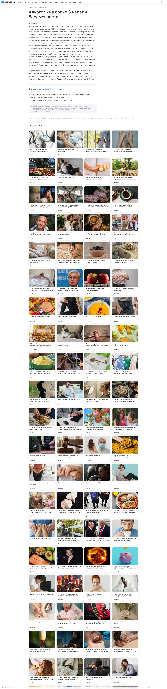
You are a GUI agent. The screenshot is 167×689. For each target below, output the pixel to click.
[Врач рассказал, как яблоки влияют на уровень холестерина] (42, 171)
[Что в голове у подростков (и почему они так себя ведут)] (125, 227)
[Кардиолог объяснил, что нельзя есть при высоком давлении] (97, 227)
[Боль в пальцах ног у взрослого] (42, 533)
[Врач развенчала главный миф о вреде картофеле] (42, 421)
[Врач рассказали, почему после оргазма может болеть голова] (70, 255)
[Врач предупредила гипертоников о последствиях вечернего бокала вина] (42, 505)
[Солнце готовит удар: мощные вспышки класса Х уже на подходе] (97, 560)
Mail (3, 687)
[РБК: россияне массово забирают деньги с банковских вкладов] (125, 560)
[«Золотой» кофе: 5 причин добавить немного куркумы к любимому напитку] (125, 449)
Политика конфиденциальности (156, 687)
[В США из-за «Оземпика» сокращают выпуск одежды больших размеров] (125, 366)
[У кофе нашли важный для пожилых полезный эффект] (125, 199)
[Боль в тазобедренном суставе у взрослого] (125, 310)
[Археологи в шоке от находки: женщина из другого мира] (97, 366)
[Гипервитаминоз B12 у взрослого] (97, 477)
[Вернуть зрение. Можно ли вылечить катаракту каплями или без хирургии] (42, 671)
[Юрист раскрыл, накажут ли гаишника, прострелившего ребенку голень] (70, 449)
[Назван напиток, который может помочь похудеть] (70, 227)
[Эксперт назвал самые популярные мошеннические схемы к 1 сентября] (70, 644)
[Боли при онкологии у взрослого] (42, 588)
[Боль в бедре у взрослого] (70, 310)
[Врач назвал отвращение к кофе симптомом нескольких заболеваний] (125, 533)
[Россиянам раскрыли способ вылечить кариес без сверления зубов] (97, 644)
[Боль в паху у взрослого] (125, 477)
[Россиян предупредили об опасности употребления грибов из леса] (125, 394)
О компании (8, 687)
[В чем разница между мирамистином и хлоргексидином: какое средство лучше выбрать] (97, 449)
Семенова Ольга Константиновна (49, 89)
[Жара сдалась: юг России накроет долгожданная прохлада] (70, 366)
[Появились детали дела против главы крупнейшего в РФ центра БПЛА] (97, 338)
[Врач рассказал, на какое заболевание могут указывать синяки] (125, 144)
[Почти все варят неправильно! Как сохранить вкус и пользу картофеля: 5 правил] (42, 366)
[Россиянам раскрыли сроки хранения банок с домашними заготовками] (70, 588)
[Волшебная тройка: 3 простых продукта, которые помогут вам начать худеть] (125, 505)
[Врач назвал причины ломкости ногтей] (125, 616)
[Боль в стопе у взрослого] (42, 616)
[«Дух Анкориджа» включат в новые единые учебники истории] (97, 533)
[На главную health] (9, 2)
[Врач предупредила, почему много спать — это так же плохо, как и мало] (42, 282)
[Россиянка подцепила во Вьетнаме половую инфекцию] (97, 144)
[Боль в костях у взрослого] (70, 477)
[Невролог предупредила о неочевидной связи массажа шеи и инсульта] (125, 644)
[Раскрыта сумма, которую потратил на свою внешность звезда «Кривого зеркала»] (42, 227)
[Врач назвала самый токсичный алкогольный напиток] (42, 644)
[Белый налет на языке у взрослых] (97, 588)
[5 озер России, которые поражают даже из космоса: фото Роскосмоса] (42, 394)
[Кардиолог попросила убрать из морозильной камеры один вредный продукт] (42, 199)
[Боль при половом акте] (70, 171)
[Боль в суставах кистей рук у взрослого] (125, 282)
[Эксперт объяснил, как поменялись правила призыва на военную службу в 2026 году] (42, 449)
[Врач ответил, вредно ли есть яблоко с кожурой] (97, 282)
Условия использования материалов (111, 687)
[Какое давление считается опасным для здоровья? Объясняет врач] (42, 144)
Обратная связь (126, 687)
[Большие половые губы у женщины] (70, 144)
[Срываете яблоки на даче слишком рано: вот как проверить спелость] (97, 421)
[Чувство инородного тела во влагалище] (42, 255)
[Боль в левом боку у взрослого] (70, 394)
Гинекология (42, 7)
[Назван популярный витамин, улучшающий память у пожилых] (125, 171)
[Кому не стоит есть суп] (97, 310)
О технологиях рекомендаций (138, 687)
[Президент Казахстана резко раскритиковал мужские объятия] (70, 282)
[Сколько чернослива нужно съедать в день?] (97, 255)
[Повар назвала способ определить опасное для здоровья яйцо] (97, 171)
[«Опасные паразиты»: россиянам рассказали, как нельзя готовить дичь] (97, 199)
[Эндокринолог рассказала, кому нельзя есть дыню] (125, 338)
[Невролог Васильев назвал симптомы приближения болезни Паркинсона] (70, 533)
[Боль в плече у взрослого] (125, 671)
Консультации (32, 7)
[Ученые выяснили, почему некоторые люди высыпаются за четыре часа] (125, 588)
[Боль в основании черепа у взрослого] (97, 671)
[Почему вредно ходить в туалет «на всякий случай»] (97, 394)
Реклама (15, 687)
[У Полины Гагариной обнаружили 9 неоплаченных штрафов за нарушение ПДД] (70, 560)
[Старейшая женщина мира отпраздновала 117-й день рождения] (70, 616)
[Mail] (2, 2)
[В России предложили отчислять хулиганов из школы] (97, 505)
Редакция (98, 687)
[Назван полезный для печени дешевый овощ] (42, 310)
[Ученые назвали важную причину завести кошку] (70, 338)
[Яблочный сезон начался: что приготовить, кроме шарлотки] (42, 338)
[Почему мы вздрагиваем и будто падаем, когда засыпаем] (70, 671)
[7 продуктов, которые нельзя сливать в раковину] (125, 255)
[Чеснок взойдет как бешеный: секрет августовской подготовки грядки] (70, 505)
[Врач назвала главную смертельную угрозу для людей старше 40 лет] (42, 560)
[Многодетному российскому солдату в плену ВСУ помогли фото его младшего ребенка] (70, 199)
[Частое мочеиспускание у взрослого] (42, 477)
